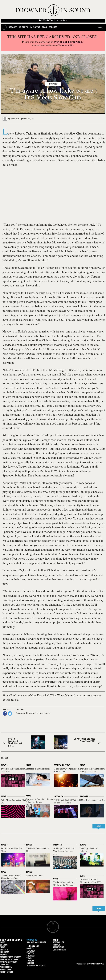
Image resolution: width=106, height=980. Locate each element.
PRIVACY (56, 944)
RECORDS (4, 954)
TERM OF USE (58, 942)
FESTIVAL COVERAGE (8, 962)
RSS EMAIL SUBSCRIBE (36, 965)
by (13, 118)
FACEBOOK (30, 950)
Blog (44, 27)
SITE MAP (4, 944)
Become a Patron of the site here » (32, 713)
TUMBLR (30, 958)
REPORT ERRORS (6, 972)
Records (13, 27)
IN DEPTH (4, 949)
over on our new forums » (69, 42)
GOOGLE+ (30, 948)
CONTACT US (31, 939)
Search (100, 27)
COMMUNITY (5, 964)
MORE (99, 826)
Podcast (53, 27)
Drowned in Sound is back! (38, 769)
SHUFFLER (30, 955)
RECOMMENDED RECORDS (10, 957)
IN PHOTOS (4, 952)
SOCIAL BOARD (6, 969)
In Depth (23, 27)
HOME (2, 942)
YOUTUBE (30, 960)
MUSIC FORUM (6, 967)
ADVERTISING (58, 947)
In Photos (35, 27)
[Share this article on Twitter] (10, 713)
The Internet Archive (65, 45)
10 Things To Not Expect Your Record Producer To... (64, 851)
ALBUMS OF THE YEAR (9, 959)
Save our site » (53, 20)
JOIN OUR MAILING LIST (36, 942)
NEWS (2, 947)
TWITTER (30, 953)
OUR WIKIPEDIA (59, 949)
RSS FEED (30, 963)
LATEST (4, 757)
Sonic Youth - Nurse (35, 875)
